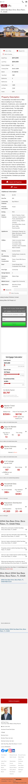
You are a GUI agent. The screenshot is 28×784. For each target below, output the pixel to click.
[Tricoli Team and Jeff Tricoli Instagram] (10, 750)
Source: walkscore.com (5, 623)
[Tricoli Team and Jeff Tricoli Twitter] (6, 750)
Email (3, 732)
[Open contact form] (26, 1)
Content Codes (9, 569)
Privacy (14, 781)
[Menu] (26, 5)
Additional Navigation (14, 701)
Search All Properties (15, 182)
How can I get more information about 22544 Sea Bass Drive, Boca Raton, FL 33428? (13, 535)
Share (15, 187)
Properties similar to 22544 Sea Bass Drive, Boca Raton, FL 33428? (13, 548)
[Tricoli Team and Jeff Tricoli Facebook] (3, 750)
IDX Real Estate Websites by (7, 779)
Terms (9, 781)
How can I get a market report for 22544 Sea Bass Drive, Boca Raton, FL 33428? (13, 555)
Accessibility (4, 781)
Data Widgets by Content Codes (20, 782)
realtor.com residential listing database (11, 477)
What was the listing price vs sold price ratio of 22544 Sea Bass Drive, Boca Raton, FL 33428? (13, 562)
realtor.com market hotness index (10, 422)
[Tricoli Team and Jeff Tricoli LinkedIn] (13, 750)
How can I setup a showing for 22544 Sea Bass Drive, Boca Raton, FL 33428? (13, 542)
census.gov (5, 498)
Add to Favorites (8, 54)
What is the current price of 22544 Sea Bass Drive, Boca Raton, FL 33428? (12, 528)
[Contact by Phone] (23, 1)
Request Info (21, 51)
